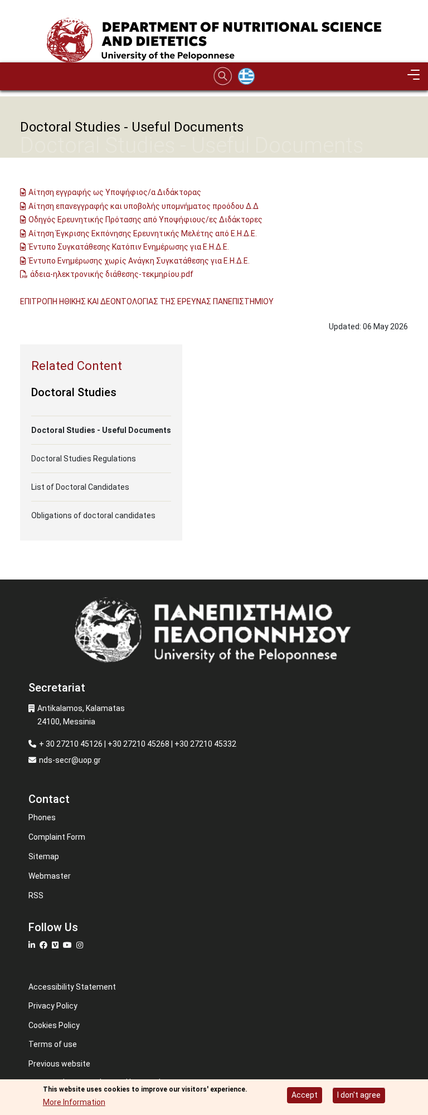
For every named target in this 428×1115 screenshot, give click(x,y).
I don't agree (359, 1094)
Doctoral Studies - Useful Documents (101, 430)
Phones (42, 817)
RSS (35, 895)
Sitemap (43, 856)
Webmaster (49, 875)
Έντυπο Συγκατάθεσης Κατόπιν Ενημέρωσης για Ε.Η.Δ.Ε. (128, 246)
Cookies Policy (54, 1025)
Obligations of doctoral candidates (93, 515)
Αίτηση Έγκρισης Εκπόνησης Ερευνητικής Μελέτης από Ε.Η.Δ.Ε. (142, 233)
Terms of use (52, 1044)
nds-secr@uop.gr (70, 760)
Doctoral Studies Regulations (83, 458)
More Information (74, 1102)
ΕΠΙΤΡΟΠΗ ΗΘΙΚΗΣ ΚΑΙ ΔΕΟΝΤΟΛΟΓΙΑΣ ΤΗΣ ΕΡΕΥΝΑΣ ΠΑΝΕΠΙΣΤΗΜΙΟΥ (147, 301)
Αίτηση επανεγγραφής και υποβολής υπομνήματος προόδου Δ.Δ (143, 206)
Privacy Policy (52, 1005)
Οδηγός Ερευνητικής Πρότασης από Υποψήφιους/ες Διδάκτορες (145, 219)
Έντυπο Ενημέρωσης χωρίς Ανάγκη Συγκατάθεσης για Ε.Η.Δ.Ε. (139, 260)
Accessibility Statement (72, 986)
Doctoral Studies (73, 392)
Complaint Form (56, 836)
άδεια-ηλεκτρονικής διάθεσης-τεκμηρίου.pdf (111, 274)
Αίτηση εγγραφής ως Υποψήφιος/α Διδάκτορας (114, 192)
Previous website (59, 1063)
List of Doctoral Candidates (80, 487)
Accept (304, 1094)
